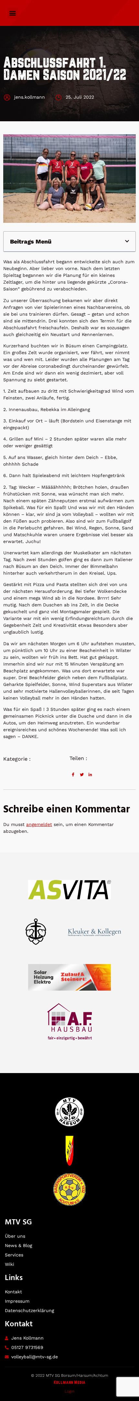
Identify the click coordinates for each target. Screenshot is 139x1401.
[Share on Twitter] (82, 774)
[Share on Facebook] (73, 774)
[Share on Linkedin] (90, 774)
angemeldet (39, 824)
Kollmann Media (69, 1383)
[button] (12, 13)
